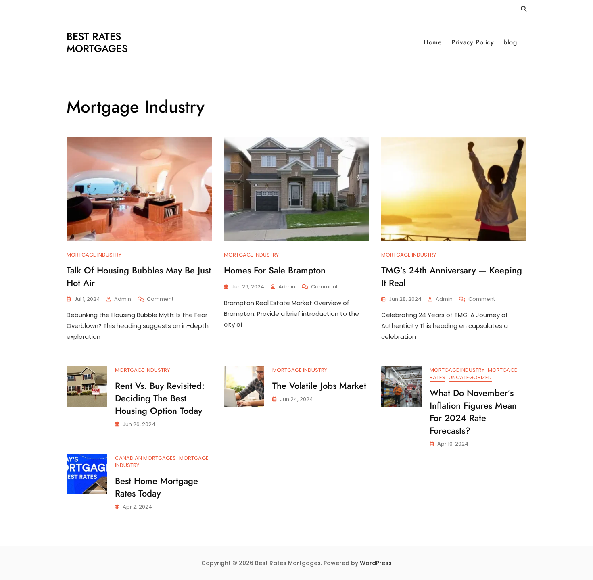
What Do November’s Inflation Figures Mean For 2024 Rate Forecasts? (473, 411)
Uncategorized (470, 377)
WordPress (376, 563)
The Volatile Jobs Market (319, 385)
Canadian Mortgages (145, 458)
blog (510, 42)
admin (122, 299)
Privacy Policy (472, 42)
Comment (160, 299)
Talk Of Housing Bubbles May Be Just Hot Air (139, 276)
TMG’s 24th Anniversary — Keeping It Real (451, 276)
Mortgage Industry (94, 255)
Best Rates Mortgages (97, 42)
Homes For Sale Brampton (275, 270)
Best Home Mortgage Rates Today (156, 487)
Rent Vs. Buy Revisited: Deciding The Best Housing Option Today (160, 398)
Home (433, 42)
